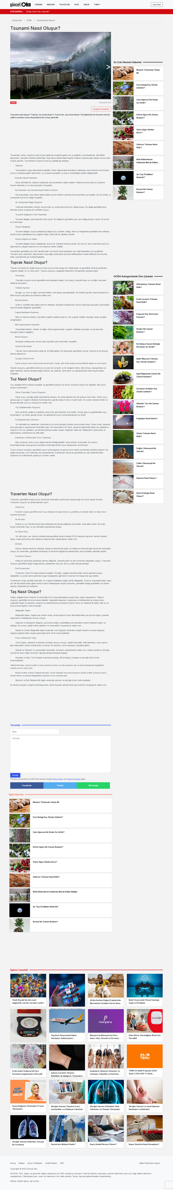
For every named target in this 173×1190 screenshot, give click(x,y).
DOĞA (29, 20)
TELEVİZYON (64, 5)
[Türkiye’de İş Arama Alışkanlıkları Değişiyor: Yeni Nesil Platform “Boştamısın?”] (67, 990)
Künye (13, 1163)
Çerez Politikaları (34, 1163)
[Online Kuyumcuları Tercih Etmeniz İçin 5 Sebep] (28, 1025)
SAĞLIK (86, 5)
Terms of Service (73, 779)
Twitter (60, 785)
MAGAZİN (51, 5)
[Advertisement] (60, 136)
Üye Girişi (157, 5)
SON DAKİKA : (16, 11)
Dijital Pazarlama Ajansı (149, 1163)
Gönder (15, 775)
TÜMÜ (96, 5)
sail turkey (34, 1181)
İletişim (22, 1163)
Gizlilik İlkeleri (51, 1163)
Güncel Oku (17, 20)
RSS (62, 1163)
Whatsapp (93, 785)
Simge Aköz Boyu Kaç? (36, 11)
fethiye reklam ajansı (19, 1181)
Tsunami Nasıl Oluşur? (45, 20)
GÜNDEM (38, 5)
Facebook (26, 785)
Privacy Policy (57, 779)
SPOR (76, 5)
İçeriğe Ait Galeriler (101, 109)
